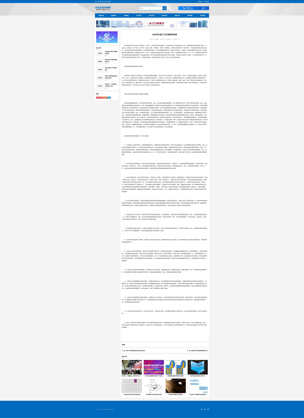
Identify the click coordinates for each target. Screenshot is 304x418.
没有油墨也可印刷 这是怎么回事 (154, 394)
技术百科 (151, 15)
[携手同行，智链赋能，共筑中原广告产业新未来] (132, 367)
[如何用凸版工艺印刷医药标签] (100, 70)
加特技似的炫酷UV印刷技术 (176, 394)
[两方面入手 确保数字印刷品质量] (198, 386)
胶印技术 (177, 15)
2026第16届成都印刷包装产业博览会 (154, 376)
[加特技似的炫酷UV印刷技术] (176, 386)
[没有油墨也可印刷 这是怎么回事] (154, 386)
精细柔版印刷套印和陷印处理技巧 (175, 376)
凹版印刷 (202, 15)
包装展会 (99, 97)
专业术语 (138, 15)
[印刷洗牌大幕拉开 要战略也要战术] (100, 53)
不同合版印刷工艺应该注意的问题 (132, 394)
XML (113, 409)
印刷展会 (126, 15)
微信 (205, 409)
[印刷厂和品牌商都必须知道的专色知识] (100, 78)
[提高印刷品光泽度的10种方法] (198, 367)
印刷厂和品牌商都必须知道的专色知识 (135, 350)
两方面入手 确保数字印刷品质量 (198, 394)
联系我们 (207, 1)
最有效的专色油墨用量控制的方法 (199, 350)
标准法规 (164, 15)
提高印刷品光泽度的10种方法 (197, 376)
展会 (109, 97)
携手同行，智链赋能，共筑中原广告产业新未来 (133, 376)
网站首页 (101, 15)
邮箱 (208, 409)
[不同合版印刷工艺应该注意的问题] (132, 386)
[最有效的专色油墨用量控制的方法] (100, 61)
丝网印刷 (190, 15)
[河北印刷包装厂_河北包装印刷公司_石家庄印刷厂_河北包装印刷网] (193, 8)
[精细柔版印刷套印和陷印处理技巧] (176, 367)
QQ (201, 409)
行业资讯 (156, 39)
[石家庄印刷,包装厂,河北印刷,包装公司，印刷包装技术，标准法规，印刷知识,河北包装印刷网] (114, 8)
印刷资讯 (113, 15)
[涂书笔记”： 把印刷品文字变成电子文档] (100, 86)
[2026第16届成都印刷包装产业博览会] (154, 367)
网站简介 (200, 1)
